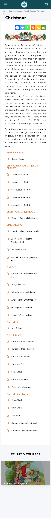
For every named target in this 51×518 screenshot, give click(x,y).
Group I (20, 11)
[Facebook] (17, 27)
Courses (12, 11)
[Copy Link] (38, 27)
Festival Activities (37, 11)
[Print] (33, 27)
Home (5, 11)
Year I (26, 11)
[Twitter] (22, 27)
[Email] (43, 27)
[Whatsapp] (27, 27)
